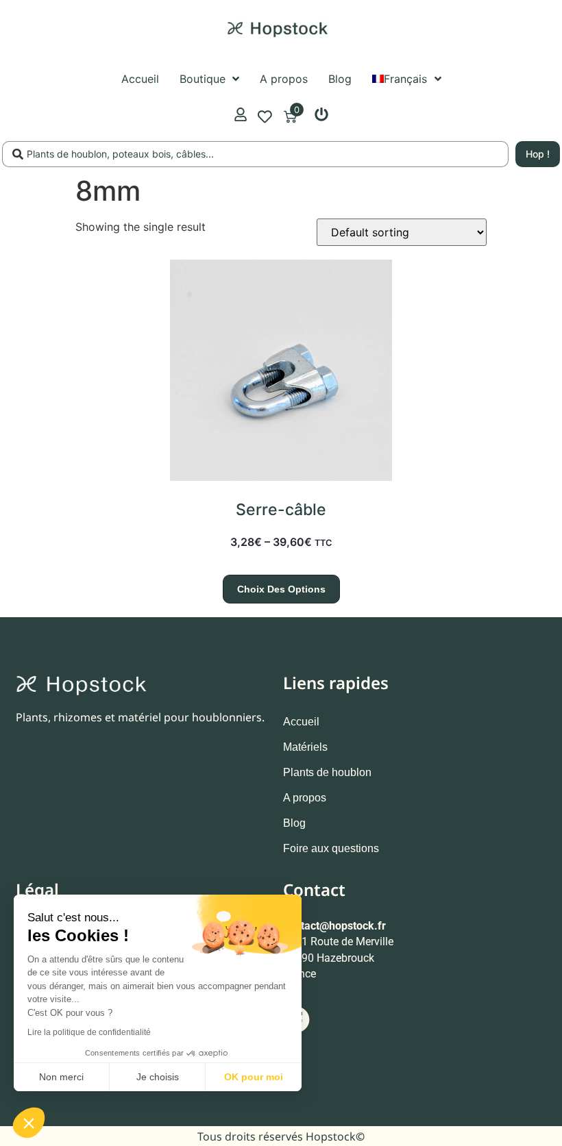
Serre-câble (281, 509)
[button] (28, 1122)
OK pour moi (253, 1076)
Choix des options (281, 589)
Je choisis (157, 1076)
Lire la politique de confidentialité (89, 1032)
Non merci (61, 1076)
